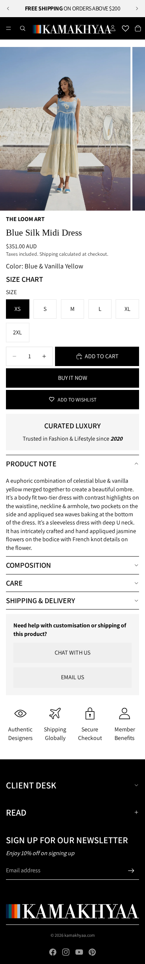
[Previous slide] (8, 8)
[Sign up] (131, 871)
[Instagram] (65, 952)
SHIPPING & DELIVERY (40, 600)
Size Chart (24, 279)
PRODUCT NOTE (31, 464)
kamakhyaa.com (79, 935)
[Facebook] (52, 952)
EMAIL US (72, 677)
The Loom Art (25, 219)
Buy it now (72, 378)
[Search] (22, 28)
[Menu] (8, 28)
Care (14, 583)
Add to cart (102, 356)
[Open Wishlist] (125, 28)
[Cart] (138, 28)
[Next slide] (137, 8)
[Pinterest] (92, 952)
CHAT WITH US (72, 652)
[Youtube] (79, 952)
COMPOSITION (28, 565)
